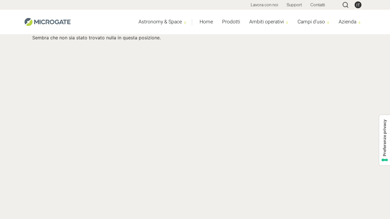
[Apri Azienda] (359, 22)
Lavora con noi (264, 4)
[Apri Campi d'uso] (328, 22)
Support (294, 4)
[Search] (345, 5)
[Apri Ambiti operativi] (287, 22)
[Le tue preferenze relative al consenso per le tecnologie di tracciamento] (384, 140)
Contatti (317, 4)
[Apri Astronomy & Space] (185, 22)
